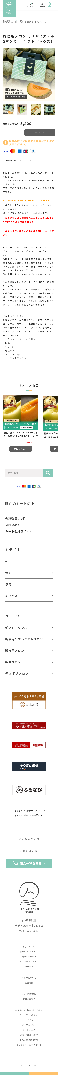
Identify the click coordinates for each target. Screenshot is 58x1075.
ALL (8, 561)
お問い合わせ (29, 851)
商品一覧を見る (31, 863)
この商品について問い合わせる (17, 160)
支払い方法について (29, 1040)
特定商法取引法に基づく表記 (29, 1010)
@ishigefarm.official (31, 815)
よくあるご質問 (29, 839)
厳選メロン (13, 662)
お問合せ (42, 6)
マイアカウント (29, 1025)
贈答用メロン (14, 650)
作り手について (29, 977)
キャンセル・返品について (29, 1044)
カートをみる (31, 5)
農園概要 (29, 982)
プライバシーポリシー (29, 1015)
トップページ (8, 20)
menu (49, 6)
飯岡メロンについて (29, 951)
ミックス (11, 596)
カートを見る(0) (16, 531)
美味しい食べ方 (29, 956)
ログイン (29, 1020)
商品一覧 (29, 966)
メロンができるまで (29, 961)
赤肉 (21, 20)
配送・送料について (29, 1035)
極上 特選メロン (16, 673)
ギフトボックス (16, 628)
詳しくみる (19, 448)
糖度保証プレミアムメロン (24, 639)
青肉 (8, 573)
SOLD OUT (40, 132)
